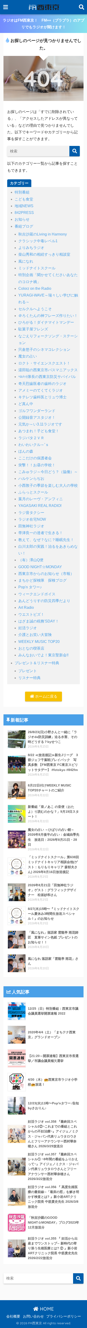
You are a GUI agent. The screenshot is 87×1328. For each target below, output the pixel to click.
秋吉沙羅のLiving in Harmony (42, 234)
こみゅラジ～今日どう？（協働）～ (48, 472)
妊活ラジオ (27, 628)
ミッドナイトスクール (36, 268)
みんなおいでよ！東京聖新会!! (43, 655)
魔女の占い (27, 356)
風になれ (25, 261)
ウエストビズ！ (31, 614)
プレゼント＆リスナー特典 (37, 663)
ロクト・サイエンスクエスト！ (44, 363)
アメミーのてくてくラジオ (40, 390)
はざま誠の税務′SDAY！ (38, 621)
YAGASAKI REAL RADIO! (39, 506)
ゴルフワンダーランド (36, 411)
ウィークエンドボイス (36, 594)
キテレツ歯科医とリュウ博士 (42, 397)
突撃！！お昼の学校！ (36, 465)
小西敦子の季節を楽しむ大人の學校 (48, 485)
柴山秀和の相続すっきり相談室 (44, 254)
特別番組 (22, 192)
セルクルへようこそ (35, 309)
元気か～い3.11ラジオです (40, 424)
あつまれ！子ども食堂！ (38, 431)
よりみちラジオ (31, 248)
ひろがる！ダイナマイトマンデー (46, 322)
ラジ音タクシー (31, 513)
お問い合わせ (33, 1316)
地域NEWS (24, 206)
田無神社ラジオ (31, 526)
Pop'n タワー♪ (30, 587)
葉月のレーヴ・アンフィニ (40, 499)
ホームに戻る (45, 696)
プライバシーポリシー (63, 1316)
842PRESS (24, 213)
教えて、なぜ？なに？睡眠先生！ (46, 540)
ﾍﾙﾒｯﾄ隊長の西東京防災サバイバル (47, 377)
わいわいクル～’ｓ (33, 445)
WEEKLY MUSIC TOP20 (39, 642)
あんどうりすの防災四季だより (44, 601)
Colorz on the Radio (34, 288)
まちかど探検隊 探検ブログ (42, 580)
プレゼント (27, 671)
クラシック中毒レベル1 (38, 241)
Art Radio (26, 607)
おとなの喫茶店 (31, 648)
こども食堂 (24, 199)
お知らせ (22, 219)
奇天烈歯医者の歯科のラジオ (42, 384)
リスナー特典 (29, 678)
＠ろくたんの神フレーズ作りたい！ (48, 316)
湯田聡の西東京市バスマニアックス (48, 370)
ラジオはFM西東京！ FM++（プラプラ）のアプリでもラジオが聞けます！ (43, 23)
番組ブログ (24, 226)
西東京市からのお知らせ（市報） (46, 574)
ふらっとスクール (33, 492)
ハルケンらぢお (31, 478)
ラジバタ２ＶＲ (31, 438)
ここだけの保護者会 (35, 458)
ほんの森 (25, 451)
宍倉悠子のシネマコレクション (44, 349)
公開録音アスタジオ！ (36, 417)
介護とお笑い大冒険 (35, 635)
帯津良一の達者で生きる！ (40, 533)
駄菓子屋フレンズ (33, 329)
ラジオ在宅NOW (32, 519)
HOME (46, 1309)
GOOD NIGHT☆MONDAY (40, 567)
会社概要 (13, 1316)
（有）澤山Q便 (30, 560)
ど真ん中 (25, 404)
